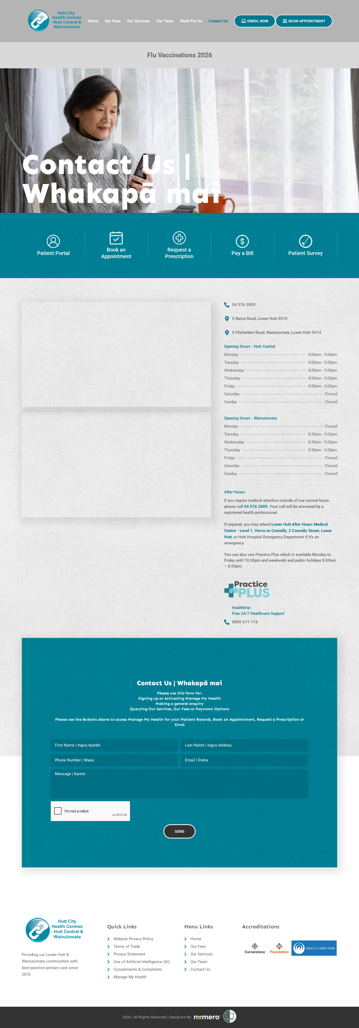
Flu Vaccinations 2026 (179, 55)
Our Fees (113, 21)
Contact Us (218, 21)
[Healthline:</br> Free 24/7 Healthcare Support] (226, 622)
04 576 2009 (256, 506)
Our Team (165, 21)
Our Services (138, 21)
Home (93, 21)
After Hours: (235, 492)
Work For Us (191, 21)
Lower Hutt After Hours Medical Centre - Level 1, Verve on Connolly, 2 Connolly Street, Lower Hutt (278, 530)
